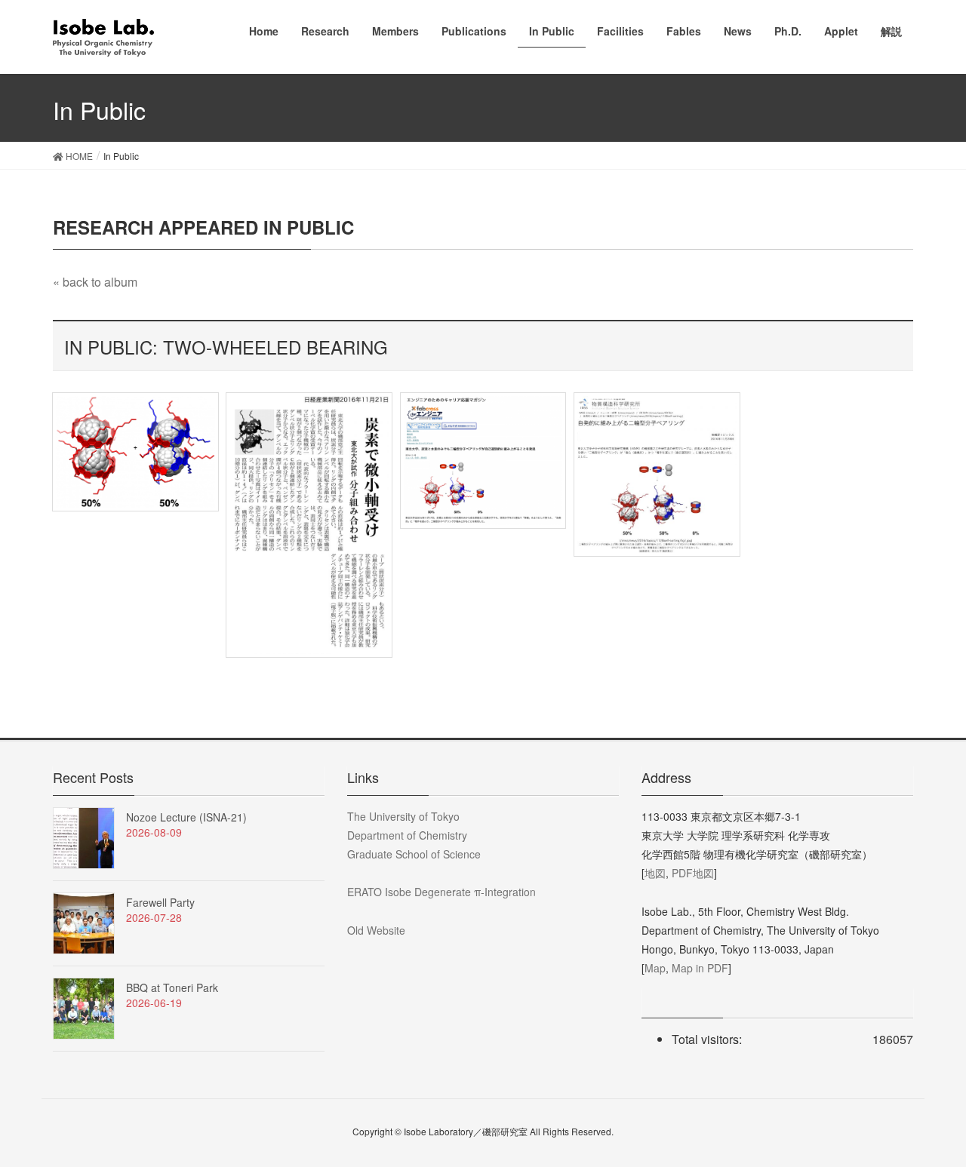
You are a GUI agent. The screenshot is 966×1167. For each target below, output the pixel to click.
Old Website (376, 930)
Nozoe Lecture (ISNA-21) (186, 817)
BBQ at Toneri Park (172, 987)
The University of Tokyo (403, 816)
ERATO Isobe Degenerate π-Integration (441, 891)
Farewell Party (160, 902)
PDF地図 (693, 872)
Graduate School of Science (414, 853)
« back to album (95, 281)
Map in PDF (700, 967)
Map (655, 967)
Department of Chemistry (407, 835)
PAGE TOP (928, 1118)
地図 (655, 872)
